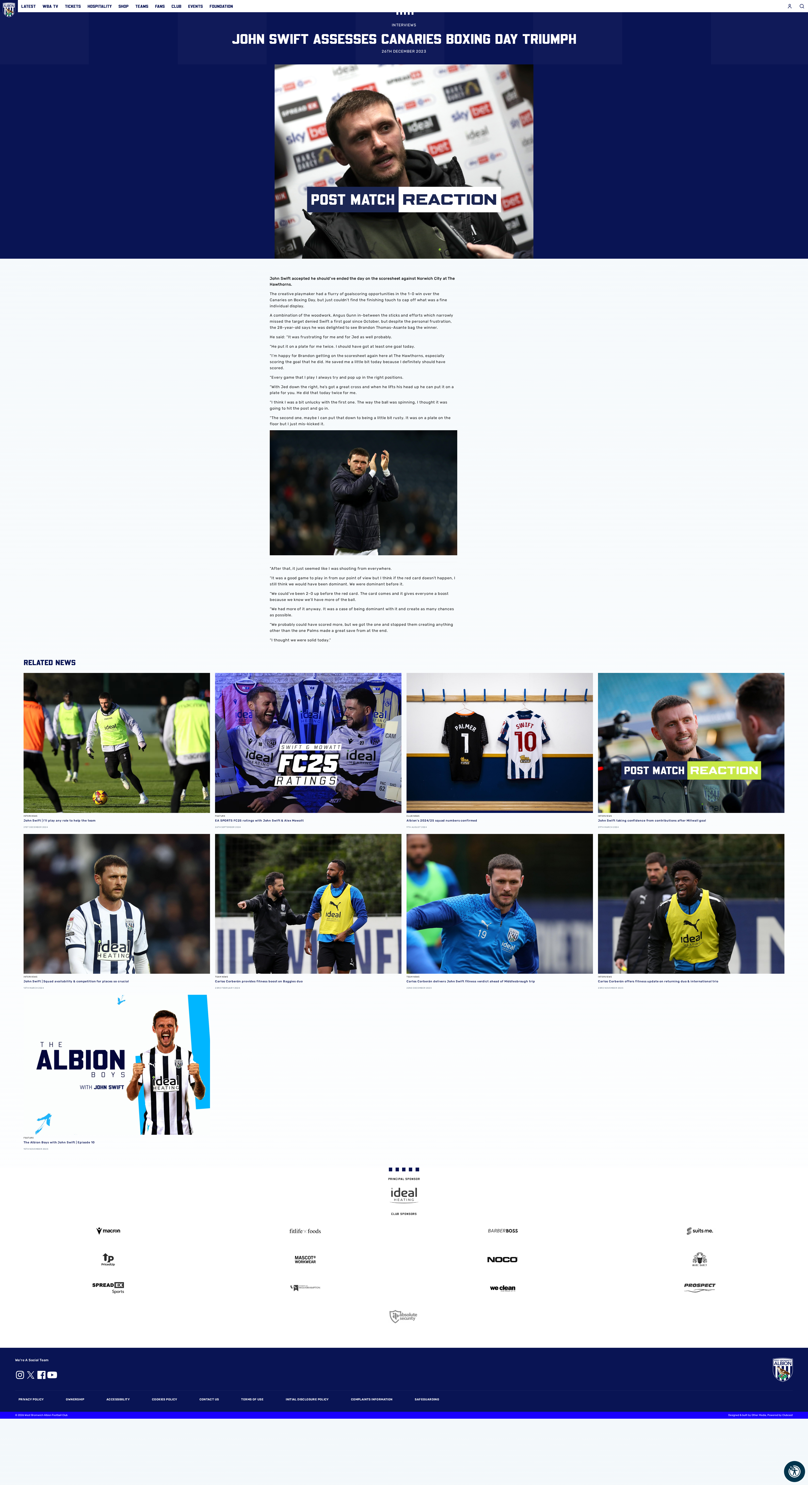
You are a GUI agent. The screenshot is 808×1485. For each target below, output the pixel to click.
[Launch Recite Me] (794, 1471)
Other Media (759, 1415)
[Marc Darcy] (700, 1259)
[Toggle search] (802, 6)
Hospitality (100, 6)
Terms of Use (252, 1399)
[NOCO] (502, 1259)
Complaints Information (372, 1399)
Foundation (221, 6)
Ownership (75, 1399)
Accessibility (118, 1399)
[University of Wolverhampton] (305, 1288)
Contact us (209, 1399)
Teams (141, 6)
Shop (123, 6)
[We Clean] (502, 1288)
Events (195, 6)
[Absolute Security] (404, 1317)
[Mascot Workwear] (305, 1260)
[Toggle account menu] (790, 6)
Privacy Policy (31, 1399)
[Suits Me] (700, 1231)
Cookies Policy (164, 1399)
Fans (160, 6)
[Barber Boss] (502, 1231)
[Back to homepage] (9, 9)
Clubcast (787, 1415)
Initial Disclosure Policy (307, 1399)
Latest (28, 6)
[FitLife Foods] (305, 1231)
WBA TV (50, 6)
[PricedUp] (108, 1260)
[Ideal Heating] (404, 1195)
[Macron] (108, 1231)
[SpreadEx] (108, 1288)
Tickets (73, 6)
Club (176, 6)
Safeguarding (427, 1399)
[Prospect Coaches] (700, 1288)
